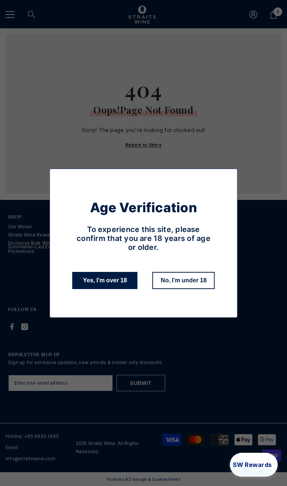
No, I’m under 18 (184, 280)
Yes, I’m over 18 (105, 280)
